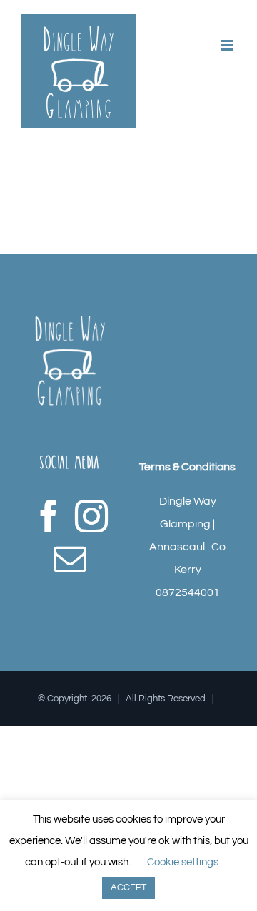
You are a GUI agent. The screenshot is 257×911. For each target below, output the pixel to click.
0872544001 (188, 592)
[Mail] (70, 558)
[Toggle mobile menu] (228, 45)
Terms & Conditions (187, 467)
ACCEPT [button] (128, 887)
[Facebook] (48, 516)
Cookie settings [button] (182, 862)
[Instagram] (91, 516)
